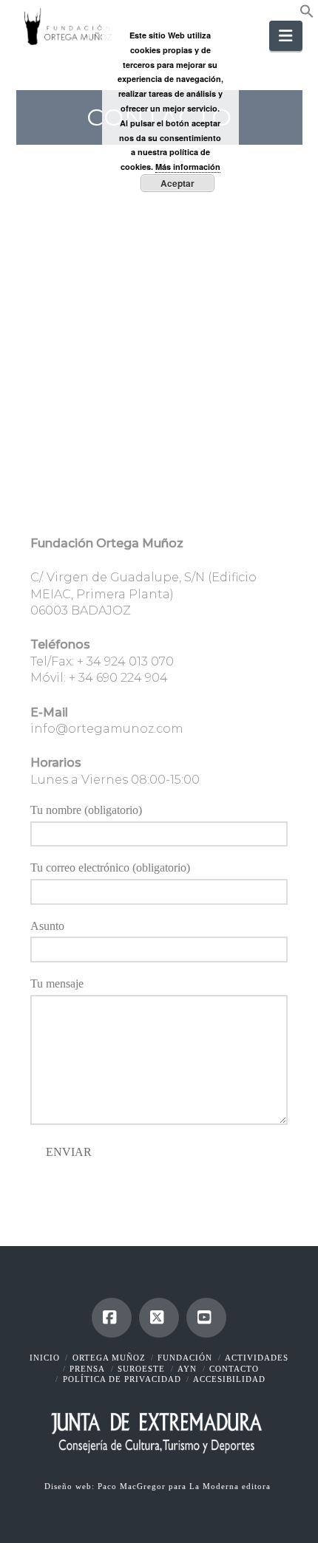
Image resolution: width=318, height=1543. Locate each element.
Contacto (234, 1368)
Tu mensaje (57, 983)
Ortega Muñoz (109, 1357)
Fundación (185, 1357)
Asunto (47, 926)
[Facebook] (112, 1318)
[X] (159, 1318)
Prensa (87, 1368)
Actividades (256, 1357)
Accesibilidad (229, 1379)
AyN (187, 1368)
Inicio (45, 1357)
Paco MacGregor (133, 1486)
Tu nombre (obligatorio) (86, 810)
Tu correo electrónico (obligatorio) (110, 867)
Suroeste (141, 1368)
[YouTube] (206, 1318)
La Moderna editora (231, 1486)
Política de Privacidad (122, 1379)
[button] (307, 14)
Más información (187, 166)
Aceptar (177, 183)
